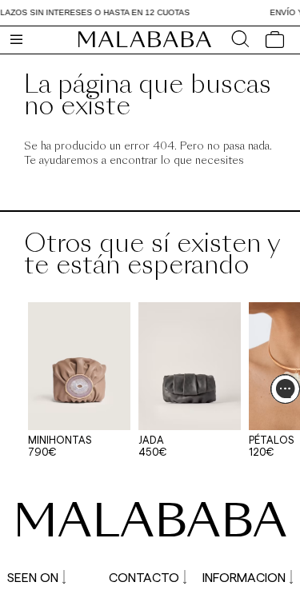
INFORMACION (244, 576)
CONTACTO (144, 576)
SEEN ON (32, 576)
